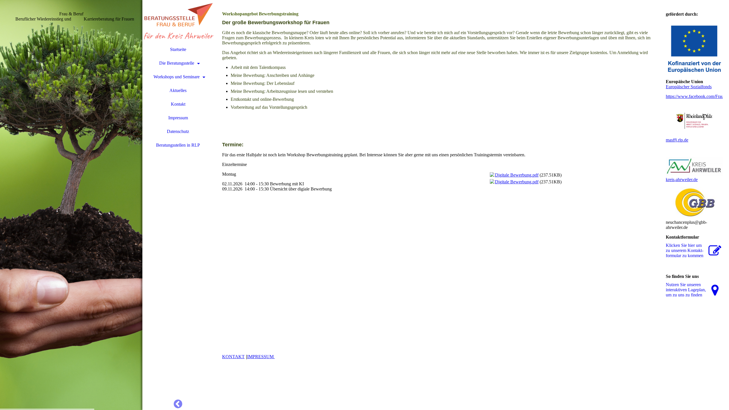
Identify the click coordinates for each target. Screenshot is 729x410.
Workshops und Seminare (176, 76)
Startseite (178, 49)
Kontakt (178, 104)
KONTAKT (233, 356)
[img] (71, 205)
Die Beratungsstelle (176, 63)
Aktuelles (178, 90)
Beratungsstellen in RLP (178, 145)
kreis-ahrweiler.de (682, 179)
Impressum (178, 117)
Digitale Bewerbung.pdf (516, 175)
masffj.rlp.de (677, 140)
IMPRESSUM (261, 356)
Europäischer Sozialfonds (689, 86)
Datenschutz (178, 131)
